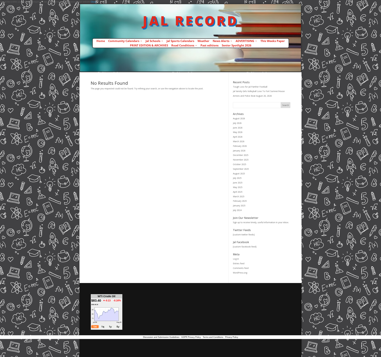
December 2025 (240, 155)
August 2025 (239, 173)
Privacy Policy (231, 337)
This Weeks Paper (272, 41)
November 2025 (241, 159)
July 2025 (237, 178)
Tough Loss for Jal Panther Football (250, 86)
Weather (203, 41)
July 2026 (237, 123)
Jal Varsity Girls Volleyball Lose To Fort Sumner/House (259, 91)
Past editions (209, 45)
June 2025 (237, 182)
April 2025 (237, 191)
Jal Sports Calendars (180, 41)
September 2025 (241, 168)
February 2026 (240, 146)
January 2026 (239, 150)
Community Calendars (123, 41)
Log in (236, 258)
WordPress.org (240, 272)
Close (93, 1)
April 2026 (237, 136)
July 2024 (237, 210)
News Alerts (221, 41)
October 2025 (239, 164)
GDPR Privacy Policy (191, 337)
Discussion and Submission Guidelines (161, 337)
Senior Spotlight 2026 (236, 45)
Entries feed (238, 263)
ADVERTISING (245, 41)
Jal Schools (153, 41)
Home (100, 41)
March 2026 (238, 141)
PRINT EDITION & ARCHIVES (149, 45)
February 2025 (240, 200)
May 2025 (237, 187)
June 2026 (237, 127)
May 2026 (237, 132)
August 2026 (239, 118)
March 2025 (238, 196)
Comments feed (241, 268)
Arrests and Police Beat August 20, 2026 (252, 95)
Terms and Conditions (213, 337)
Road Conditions (182, 45)
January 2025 (239, 205)
